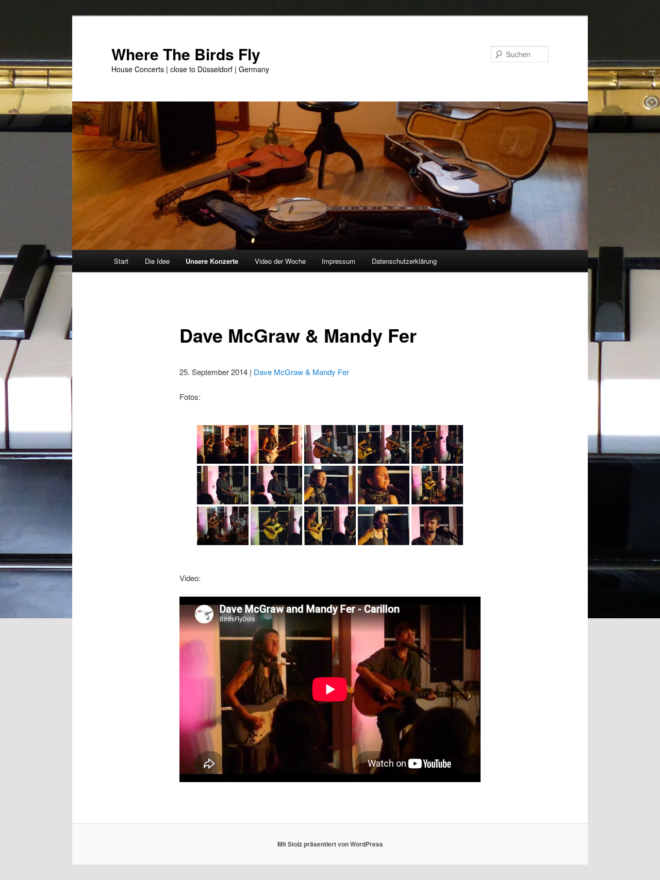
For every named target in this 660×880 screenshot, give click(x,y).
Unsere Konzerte (212, 261)
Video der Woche (280, 261)
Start (121, 261)
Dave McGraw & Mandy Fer (301, 371)
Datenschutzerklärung (404, 261)
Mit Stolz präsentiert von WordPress (330, 844)
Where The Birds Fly (185, 54)
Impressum (338, 261)
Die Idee (157, 261)
